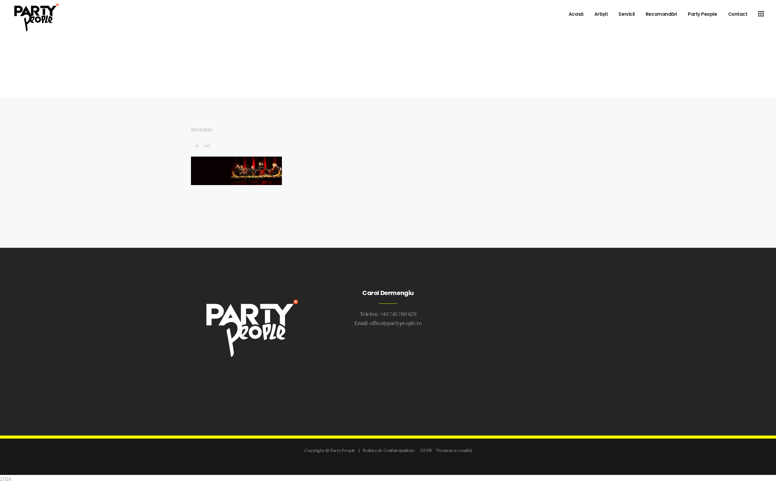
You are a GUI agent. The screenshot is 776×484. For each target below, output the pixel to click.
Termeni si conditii (454, 450)
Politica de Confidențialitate (390, 450)
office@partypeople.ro (396, 323)
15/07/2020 (201, 130)
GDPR (427, 450)
